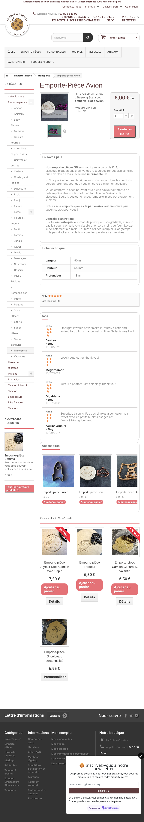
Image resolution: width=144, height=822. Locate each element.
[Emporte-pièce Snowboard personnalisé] (54, 632)
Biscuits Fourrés (17, 139)
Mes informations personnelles (69, 753)
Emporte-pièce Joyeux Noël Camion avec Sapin (54, 567)
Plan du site (35, 798)
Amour (17, 108)
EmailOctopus (111, 808)
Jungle (17, 240)
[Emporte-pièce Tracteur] (89, 542)
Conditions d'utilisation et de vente (36, 769)
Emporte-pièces (31, 51)
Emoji (16, 200)
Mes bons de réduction (65, 758)
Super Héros (16, 330)
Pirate (17, 298)
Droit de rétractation (63, 763)
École (11, 51)
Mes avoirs (57, 743)
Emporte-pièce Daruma (14, 457)
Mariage (77, 51)
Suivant (65, 131)
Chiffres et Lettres (19, 162)
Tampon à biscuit (18, 385)
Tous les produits (42, 61)
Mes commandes (61, 738)
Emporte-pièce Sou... (92, 492)
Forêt (16, 229)
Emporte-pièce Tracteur (89, 565)
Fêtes (17, 211)
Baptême (18, 131)
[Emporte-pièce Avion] (55, 131)
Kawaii (17, 246)
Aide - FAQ (34, 752)
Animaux (112, 51)
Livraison (33, 747)
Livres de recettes (13, 365)
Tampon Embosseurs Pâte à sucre (15, 397)
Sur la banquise (16, 342)
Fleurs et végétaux (18, 220)
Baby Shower (15, 122)
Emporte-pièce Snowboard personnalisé (54, 656)
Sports (17, 321)
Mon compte (61, 733)
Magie (17, 252)
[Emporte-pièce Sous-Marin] (95, 471)
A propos (33, 776)
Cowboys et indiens (19, 180)
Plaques (18, 304)
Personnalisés (56, 51)
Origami (18, 269)
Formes (18, 234)
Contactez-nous (71, 6)
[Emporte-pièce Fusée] (58, 471)
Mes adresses (59, 748)
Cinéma (18, 171)
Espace (17, 206)
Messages (95, 51)
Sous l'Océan (15, 313)
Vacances (19, 356)
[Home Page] (6, 75)
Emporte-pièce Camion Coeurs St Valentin (125, 567)
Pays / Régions (16, 278)
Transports (20, 350)
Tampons (13, 408)
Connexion (131, 6)
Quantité (119, 110)
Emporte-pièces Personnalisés (76, 20)
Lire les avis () (51, 300)
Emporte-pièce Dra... (129, 492)
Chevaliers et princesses (19, 151)
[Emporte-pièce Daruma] (13, 441)
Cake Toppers (16, 61)
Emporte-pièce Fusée (55, 492)
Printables (14, 379)
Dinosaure (19, 188)
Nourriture (19, 264)
